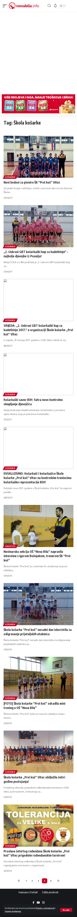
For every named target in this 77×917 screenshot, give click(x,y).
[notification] (55, 6)
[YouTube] (38, 902)
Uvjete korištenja (13, 911)
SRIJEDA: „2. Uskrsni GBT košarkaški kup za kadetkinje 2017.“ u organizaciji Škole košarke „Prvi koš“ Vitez (38, 330)
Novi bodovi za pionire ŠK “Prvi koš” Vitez (32, 182)
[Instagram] (43, 902)
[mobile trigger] (6, 5)
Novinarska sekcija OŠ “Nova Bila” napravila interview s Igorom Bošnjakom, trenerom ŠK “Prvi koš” (37, 556)
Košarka (10, 177)
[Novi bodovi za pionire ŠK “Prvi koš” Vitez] (38, 157)
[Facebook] (33, 902)
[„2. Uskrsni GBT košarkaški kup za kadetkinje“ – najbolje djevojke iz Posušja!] (38, 226)
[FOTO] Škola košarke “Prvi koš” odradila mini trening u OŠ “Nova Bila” (34, 705)
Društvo (10, 546)
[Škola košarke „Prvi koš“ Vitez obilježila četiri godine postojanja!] (38, 752)
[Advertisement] (38, 52)
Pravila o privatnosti (45, 908)
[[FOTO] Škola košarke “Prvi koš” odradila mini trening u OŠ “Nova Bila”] (38, 678)
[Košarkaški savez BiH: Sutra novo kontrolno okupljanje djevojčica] (38, 374)
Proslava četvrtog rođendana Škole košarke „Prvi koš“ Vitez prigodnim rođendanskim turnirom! (36, 853)
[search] (49, 5)
